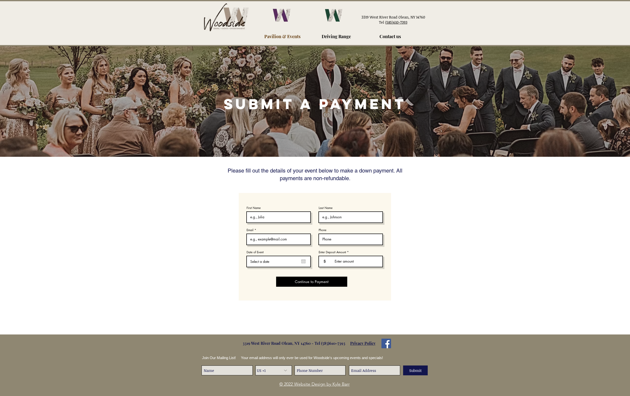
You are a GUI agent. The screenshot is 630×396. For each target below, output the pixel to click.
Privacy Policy (363, 343)
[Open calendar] (303, 261)
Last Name (325, 207)
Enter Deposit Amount (332, 252)
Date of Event (255, 252)
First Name (254, 207)
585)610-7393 (334, 343)
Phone (322, 230)
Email (250, 230)
